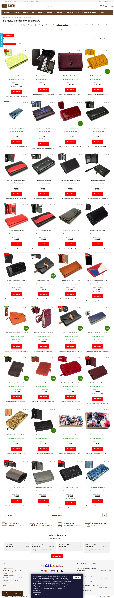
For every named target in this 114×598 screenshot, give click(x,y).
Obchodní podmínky (8, 575)
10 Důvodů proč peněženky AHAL (12, 571)
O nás (4, 585)
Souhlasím (77, 577)
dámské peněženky (62, 25)
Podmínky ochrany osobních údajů (12, 578)
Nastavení (37, 594)
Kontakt (5, 573)
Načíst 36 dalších (57, 515)
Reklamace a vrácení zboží (10, 580)
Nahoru (9, 515)
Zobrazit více (57, 556)
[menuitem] (6, 12)
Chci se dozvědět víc (56, 30)
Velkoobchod (6, 583)
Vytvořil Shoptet (106, 596)
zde (39, 590)
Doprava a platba (8, 568)
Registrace (106, 1)
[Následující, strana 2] (104, 515)
